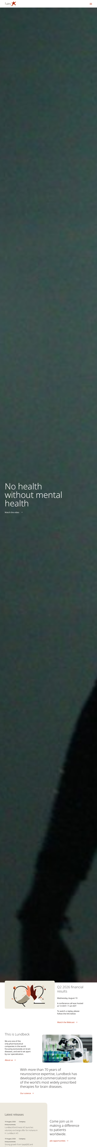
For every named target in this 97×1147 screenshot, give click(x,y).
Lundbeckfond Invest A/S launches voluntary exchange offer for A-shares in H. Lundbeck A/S (21, 1130)
